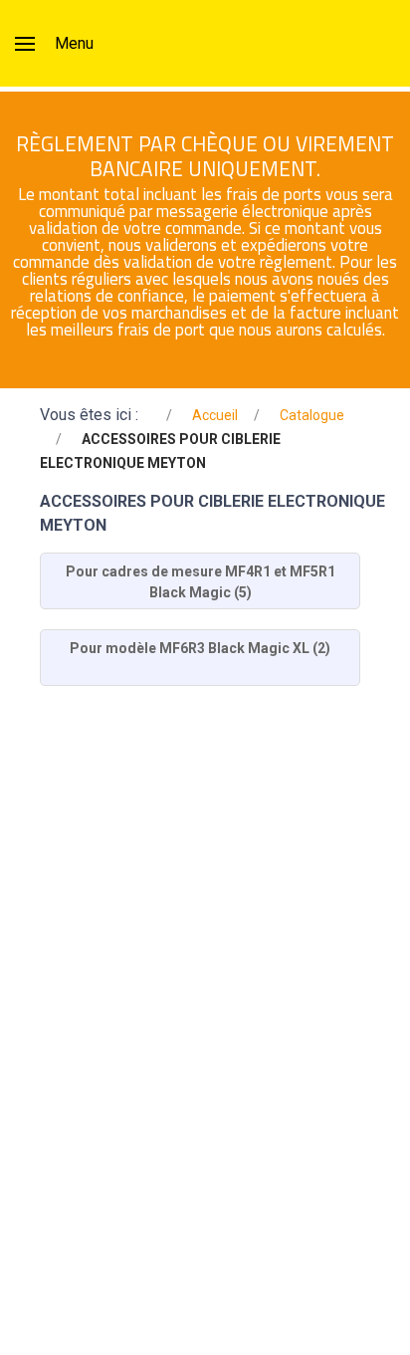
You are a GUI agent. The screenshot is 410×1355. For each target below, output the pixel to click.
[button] (54, 43)
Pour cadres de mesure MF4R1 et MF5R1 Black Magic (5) (200, 582)
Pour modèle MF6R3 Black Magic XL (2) (200, 648)
